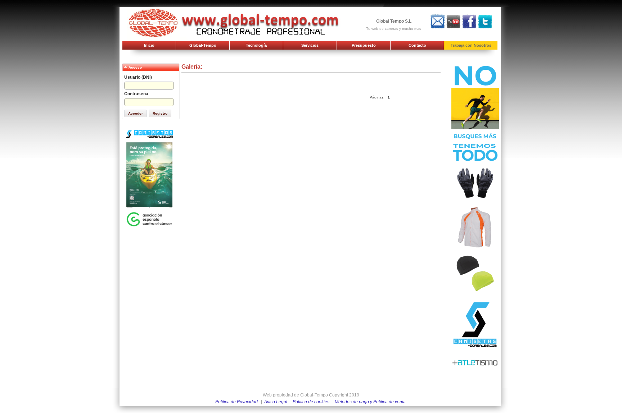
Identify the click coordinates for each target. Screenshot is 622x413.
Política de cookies (311, 401)
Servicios (310, 45)
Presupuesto (364, 45)
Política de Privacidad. (237, 401)
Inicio (149, 45)
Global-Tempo (202, 45)
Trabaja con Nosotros (471, 45)
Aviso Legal (275, 401)
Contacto (417, 45)
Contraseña (136, 93)
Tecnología (256, 45)
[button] (135, 113)
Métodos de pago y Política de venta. (371, 401)
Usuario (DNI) (138, 77)
